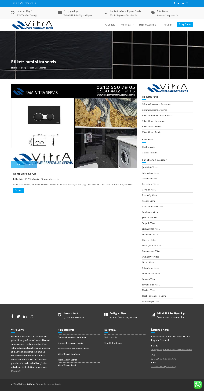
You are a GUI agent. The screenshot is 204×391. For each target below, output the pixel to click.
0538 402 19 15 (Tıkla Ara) (163, 366)
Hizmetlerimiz (147, 24)
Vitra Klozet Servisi (151, 126)
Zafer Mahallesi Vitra (152, 206)
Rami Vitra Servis (24, 174)
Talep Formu (185, 24)
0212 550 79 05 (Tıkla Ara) (163, 358)
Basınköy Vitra (149, 195)
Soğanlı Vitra (148, 223)
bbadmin (19, 179)
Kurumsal (126, 24)
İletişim (168, 24)
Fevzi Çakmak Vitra (151, 245)
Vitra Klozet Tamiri (151, 132)
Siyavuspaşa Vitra (151, 228)
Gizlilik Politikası (150, 152)
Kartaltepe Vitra (150, 184)
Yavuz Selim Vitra (151, 284)
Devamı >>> (17, 370)
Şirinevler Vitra (149, 217)
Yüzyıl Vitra (148, 262)
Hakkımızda (148, 146)
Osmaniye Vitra (149, 178)
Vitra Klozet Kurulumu (153, 120)
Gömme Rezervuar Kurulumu (156, 104)
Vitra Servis (33, 179)
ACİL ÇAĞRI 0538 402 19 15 (26, 3)
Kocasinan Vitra (150, 234)
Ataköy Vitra (148, 200)
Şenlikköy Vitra (149, 167)
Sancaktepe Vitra (150, 301)
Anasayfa (110, 24)
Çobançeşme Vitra (151, 251)
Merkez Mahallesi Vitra (154, 295)
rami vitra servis (51, 179)
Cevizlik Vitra (149, 189)
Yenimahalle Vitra (151, 273)
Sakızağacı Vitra (150, 172)
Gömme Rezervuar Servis (154, 109)
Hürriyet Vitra (149, 239)
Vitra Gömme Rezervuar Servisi (157, 115)
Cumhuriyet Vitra (150, 256)
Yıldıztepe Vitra (150, 267)
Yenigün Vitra (148, 279)
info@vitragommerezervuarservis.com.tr (171, 349)
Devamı (18, 190)
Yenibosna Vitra (150, 211)
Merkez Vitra (148, 290)
